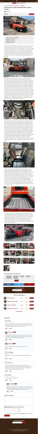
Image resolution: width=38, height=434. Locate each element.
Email (19, 411)
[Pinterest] (19, 426)
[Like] (6, 328)
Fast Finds (21, 429)
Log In (18, 3)
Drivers (27, 276)
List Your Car (23, 3)
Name (19, 409)
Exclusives (17, 5)
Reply (10, 328)
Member (14, 343)
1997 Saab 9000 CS (11, 298)
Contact (16, 37)
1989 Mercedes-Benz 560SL (12, 301)
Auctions (16, 429)
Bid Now (31, 298)
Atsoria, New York (13, 38)
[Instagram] (21, 426)
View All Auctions (19, 311)
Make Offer (31, 14)
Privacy (24, 429)
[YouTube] (23, 426)
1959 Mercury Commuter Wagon (13, 308)
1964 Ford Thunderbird (11, 305)
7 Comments (22, 5)
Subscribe (23, 413)
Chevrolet (9, 276)
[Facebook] (15, 426)
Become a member (8, 407)
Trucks (22, 276)
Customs (16, 276)
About (10, 429)
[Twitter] (17, 426)
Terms (28, 429)
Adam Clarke (8, 11)
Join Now (14, 3)
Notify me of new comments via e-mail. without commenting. (19, 413)
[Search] (36, 1)
